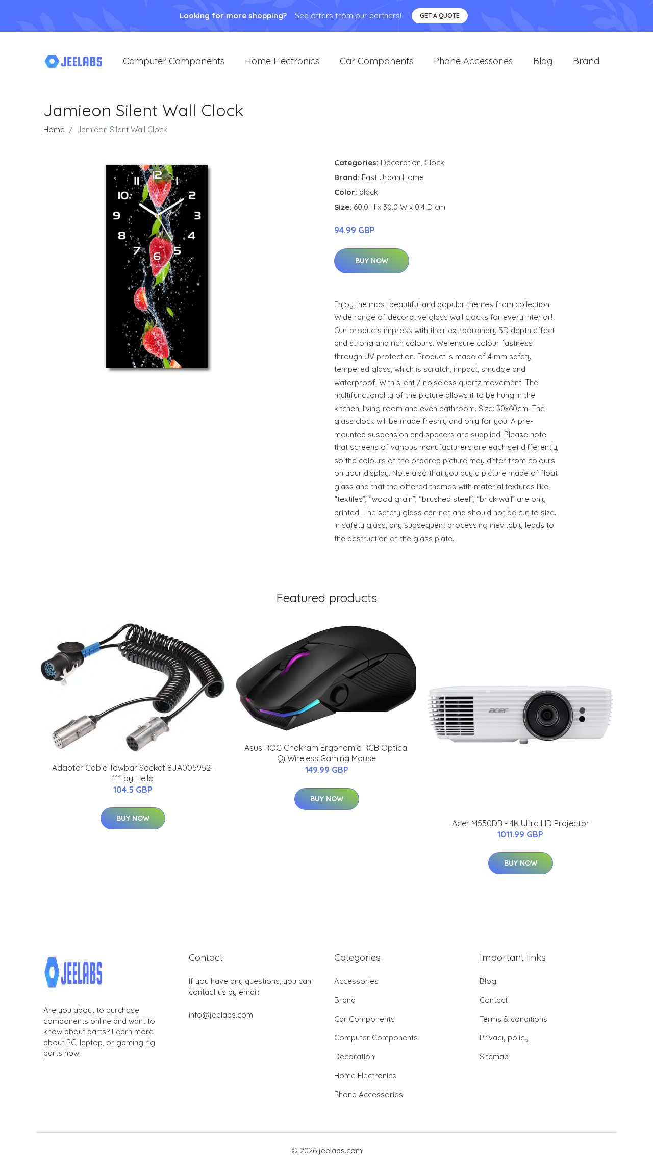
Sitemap (494, 1056)
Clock (434, 162)
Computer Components (173, 61)
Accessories (356, 981)
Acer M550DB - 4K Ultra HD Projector (520, 823)
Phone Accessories (473, 61)
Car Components (376, 61)
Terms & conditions (513, 1019)
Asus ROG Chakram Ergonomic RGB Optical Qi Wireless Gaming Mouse (326, 753)
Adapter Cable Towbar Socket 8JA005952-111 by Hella (133, 773)
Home (54, 129)
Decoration (401, 162)
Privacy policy (504, 1038)
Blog (542, 61)
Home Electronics (282, 61)
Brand (586, 61)
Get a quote (440, 15)
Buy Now (371, 260)
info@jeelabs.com (221, 1015)
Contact (494, 1000)
